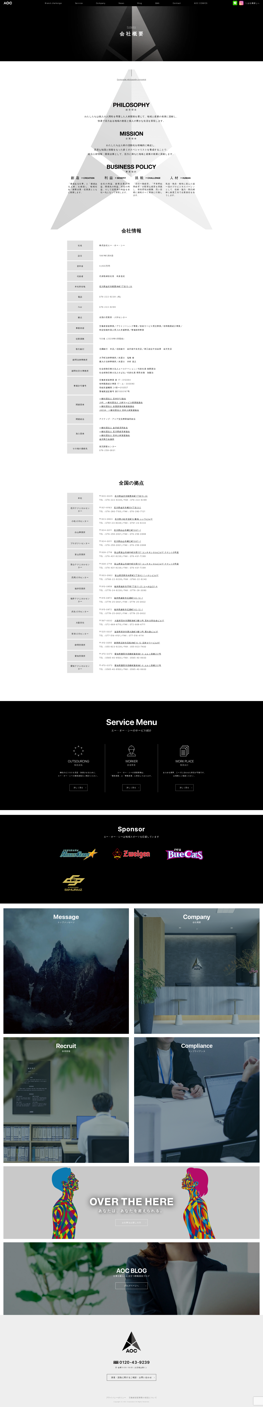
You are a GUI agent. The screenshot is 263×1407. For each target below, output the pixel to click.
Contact (177, 3)
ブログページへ (131, 1286)
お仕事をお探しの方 (131, 1222)
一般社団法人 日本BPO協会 (112, 398)
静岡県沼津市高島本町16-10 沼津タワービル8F (137, 643)
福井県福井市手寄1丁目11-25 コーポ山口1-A (136, 586)
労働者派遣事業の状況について (143, 1397)
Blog (139, 3)
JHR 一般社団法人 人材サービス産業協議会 (121, 402)
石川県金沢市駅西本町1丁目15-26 (115, 286)
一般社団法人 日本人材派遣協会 (114, 435)
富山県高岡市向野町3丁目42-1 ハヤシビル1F (136, 575)
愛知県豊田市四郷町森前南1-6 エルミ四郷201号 (138, 654)
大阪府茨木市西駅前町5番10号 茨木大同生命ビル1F (139, 620)
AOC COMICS (201, 3)
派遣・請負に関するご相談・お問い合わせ (131, 1377)
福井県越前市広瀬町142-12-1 (128, 598)
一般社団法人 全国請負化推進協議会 (116, 406)
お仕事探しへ (254, 3)
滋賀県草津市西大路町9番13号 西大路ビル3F (136, 631)
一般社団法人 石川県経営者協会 (114, 431)
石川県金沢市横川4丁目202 (127, 507)
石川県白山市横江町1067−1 (127, 530)
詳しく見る (78, 788)
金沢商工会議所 (106, 439)
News (121, 3)
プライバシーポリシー (116, 1397)
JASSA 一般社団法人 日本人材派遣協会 (119, 410)
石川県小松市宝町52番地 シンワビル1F (134, 519)
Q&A (157, 3)
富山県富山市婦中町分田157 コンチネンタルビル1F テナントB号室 (146, 552)
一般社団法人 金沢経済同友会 (113, 427)
